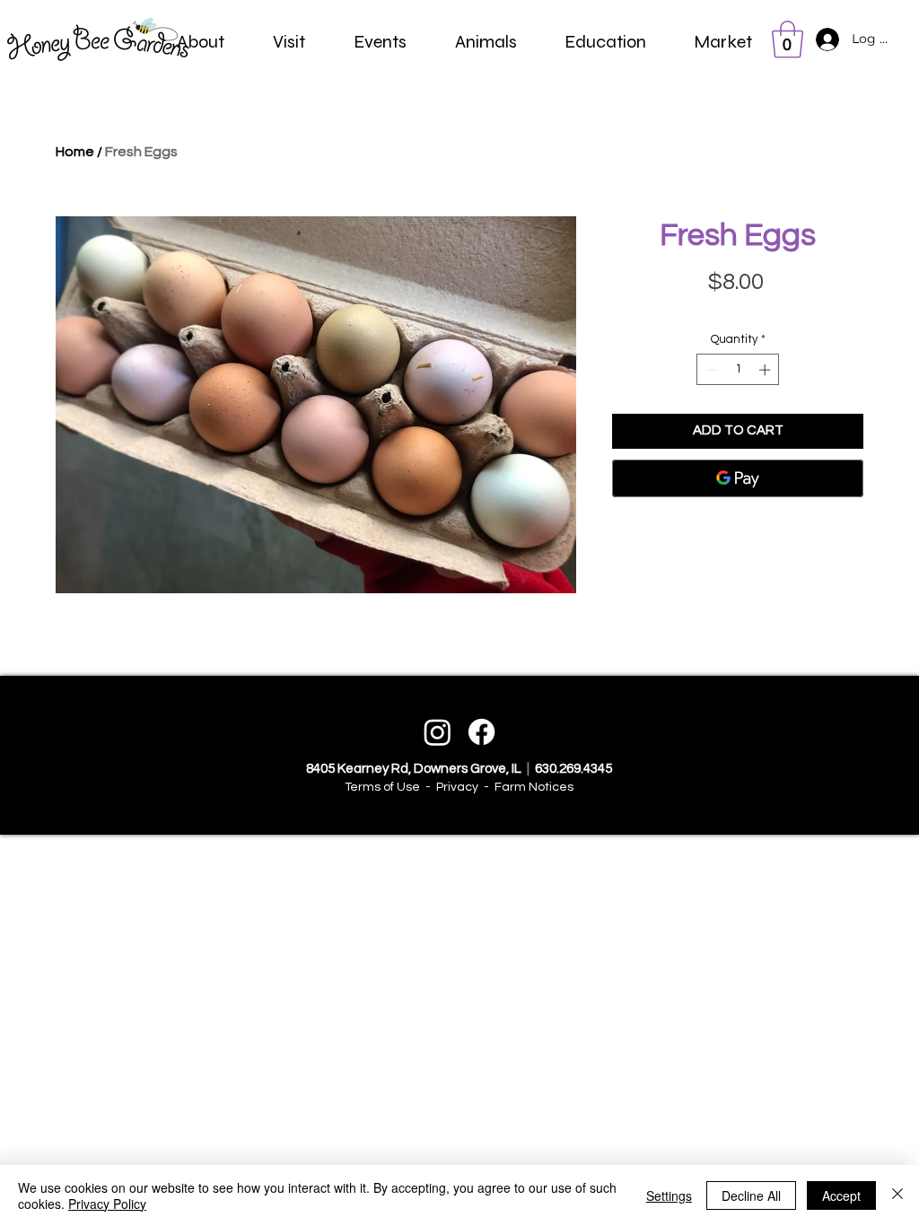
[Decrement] (710, 370)
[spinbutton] (738, 370)
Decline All (751, 1195)
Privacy (457, 787)
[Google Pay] (737, 478)
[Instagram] (437, 731)
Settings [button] (669, 1195)
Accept (841, 1195)
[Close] (897, 1195)
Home (75, 151)
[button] (201, 42)
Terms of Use (382, 787)
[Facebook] (481, 731)
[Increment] (766, 370)
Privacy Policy (107, 1204)
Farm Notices (534, 787)
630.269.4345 (572, 768)
